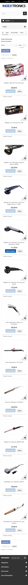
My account (4, 571)
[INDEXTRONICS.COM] (14, 6)
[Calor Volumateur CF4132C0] (14, 350)
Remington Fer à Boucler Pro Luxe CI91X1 (14, 522)
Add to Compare (8, 96)
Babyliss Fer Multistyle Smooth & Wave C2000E (14, 163)
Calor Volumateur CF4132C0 (14, 362)
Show (20, 45)
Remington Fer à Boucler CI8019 (14, 481)
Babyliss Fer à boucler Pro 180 (14, 122)
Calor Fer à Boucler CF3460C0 (14, 402)
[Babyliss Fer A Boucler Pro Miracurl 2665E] (14, 270)
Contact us (8, 1)
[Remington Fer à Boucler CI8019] (14, 469)
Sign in (24, 1)
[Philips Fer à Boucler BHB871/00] (14, 429)
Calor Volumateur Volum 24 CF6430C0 (14, 323)
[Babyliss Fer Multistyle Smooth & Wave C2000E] (14, 150)
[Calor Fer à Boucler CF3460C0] (14, 389)
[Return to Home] (2, 32)
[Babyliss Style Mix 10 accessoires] (14, 70)
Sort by (2, 45)
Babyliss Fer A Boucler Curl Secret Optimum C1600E (14, 243)
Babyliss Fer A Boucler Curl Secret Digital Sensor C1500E (14, 203)
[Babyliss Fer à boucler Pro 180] (14, 110)
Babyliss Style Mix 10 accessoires (14, 83)
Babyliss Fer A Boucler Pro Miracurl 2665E (14, 283)
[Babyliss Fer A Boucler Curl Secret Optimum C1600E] (14, 230)
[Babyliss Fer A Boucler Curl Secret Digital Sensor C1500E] (14, 190)
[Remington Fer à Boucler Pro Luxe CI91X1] (14, 509)
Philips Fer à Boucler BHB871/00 (14, 442)
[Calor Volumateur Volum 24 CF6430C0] (14, 310)
